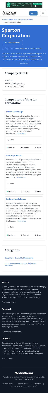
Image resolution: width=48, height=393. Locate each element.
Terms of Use (23, 384)
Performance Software (16, 199)
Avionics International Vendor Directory (17, 20)
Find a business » (8, 302)
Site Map (37, 384)
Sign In (33, 13)
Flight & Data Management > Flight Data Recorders (20, 264)
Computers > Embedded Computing (19, 258)
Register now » (7, 358)
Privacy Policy (7, 384)
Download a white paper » (12, 331)
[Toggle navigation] (43, 13)
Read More (21, 134)
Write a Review (35, 48)
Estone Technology (14, 112)
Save (12, 140)
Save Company (14, 42)
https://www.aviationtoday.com (23, 386)
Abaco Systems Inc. (14, 155)
